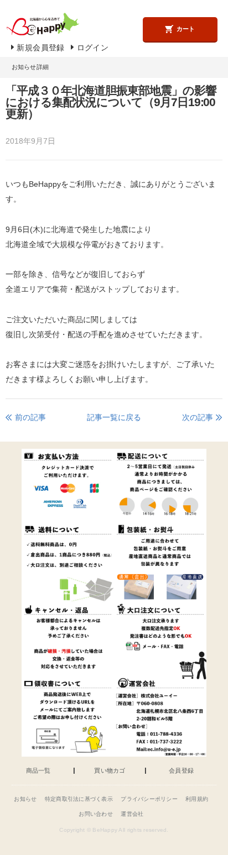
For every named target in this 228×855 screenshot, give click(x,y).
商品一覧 (38, 771)
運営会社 (132, 814)
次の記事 (197, 417)
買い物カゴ (109, 771)
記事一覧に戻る (114, 417)
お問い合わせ (96, 814)
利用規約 (196, 799)
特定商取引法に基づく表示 (79, 799)
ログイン (92, 48)
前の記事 (30, 417)
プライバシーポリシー (149, 799)
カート (186, 28)
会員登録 (181, 771)
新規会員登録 (40, 48)
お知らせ (25, 799)
